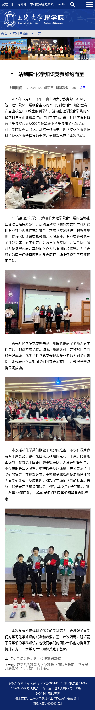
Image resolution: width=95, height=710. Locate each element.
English (61, 4)
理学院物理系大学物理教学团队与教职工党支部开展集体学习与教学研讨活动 (46, 666)
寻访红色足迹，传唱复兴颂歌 (39, 658)
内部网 (22, 4)
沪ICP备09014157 (50, 683)
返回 (83, 88)
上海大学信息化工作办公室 (48, 698)
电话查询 (54, 693)
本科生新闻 (20, 33)
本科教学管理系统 (42, 4)
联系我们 (73, 698)
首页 (4, 33)
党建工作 (8, 4)
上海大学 (29, 683)
